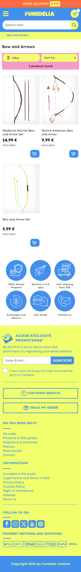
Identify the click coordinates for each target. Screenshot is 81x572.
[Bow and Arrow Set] (21, 189)
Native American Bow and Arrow (57, 132)
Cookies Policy (14, 486)
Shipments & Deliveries (20, 442)
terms (13, 375)
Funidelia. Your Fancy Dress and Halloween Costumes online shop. (39, 14)
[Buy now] (35, 154)
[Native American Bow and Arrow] (60, 100)
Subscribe (62, 360)
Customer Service (43, 393)
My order (9, 434)
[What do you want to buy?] (6, 14)
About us (10, 499)
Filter (15, 58)
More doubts (12, 451)
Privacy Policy (13, 482)
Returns (9, 446)
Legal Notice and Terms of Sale (26, 478)
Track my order (43, 407)
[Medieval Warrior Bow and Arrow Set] (21, 100)
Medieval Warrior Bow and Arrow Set (19, 132)
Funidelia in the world (19, 474)
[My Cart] (75, 14)
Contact (9, 455)
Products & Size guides (20, 438)
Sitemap (9, 495)
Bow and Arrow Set (16, 219)
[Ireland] (7, 524)
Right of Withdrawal (18, 491)
